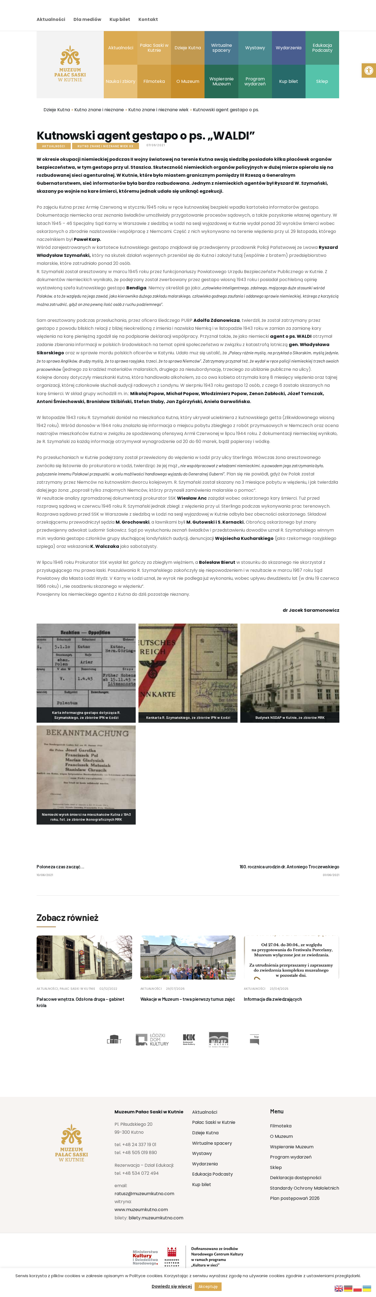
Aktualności (51, 19)
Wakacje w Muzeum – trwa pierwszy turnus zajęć (187, 999)
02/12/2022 (108, 988)
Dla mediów (87, 19)
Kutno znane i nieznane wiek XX (105, 146)
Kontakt (148, 19)
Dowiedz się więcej (172, 1286)
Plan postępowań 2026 (295, 1198)
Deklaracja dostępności (295, 1177)
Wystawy (202, 1153)
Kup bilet (120, 19)
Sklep (276, 1167)
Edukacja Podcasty (212, 1174)
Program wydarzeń (291, 1157)
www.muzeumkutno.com (141, 1209)
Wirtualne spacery (212, 1143)
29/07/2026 (175, 988)
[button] (369, 70)
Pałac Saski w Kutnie (77, 988)
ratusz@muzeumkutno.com (144, 1193)
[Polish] (358, 1288)
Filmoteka (280, 1126)
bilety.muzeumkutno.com (156, 1218)
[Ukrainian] (367, 1288)
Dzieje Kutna (205, 1133)
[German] (348, 1288)
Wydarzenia (205, 1164)
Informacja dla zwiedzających (273, 999)
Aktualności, (48, 988)
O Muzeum (281, 1136)
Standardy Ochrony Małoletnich (304, 1188)
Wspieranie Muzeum (292, 1147)
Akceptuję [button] (208, 1286)
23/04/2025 (279, 988)
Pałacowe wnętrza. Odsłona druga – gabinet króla (80, 1002)
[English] (339, 1288)
